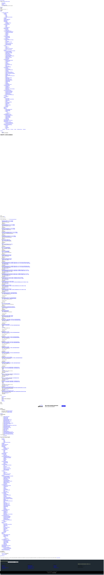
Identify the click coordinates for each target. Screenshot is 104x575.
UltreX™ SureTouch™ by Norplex (8, 498)
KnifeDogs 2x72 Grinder (7, 477)
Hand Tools (5, 513)
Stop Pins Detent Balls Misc (7, 468)
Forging (5, 424)
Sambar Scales (5, 503)
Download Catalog (56, 567)
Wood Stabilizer (4, 546)
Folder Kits (5, 521)
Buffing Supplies (7, 421)
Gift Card (3, 475)
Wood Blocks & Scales (7, 509)
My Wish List (3, 3)
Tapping (5, 460)
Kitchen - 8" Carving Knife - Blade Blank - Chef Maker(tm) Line (11, 381)
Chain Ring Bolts (6, 486)
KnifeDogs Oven (6, 518)
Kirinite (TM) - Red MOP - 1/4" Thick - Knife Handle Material (10, 347)
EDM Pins (5, 488)
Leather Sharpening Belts (7, 534)
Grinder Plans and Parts (7, 480)
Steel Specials (5, 523)
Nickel (4, 526)
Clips (4, 465)
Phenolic (5, 499)
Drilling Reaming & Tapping (6, 456)
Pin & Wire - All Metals (7, 527)
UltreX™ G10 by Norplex (7, 497)
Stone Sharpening (6, 535)
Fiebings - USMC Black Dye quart (6, 259)
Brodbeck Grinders (6, 481)
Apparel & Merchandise (7, 419)
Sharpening (3, 533)
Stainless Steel (5, 528)
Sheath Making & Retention (8, 431)
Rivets (4, 490)
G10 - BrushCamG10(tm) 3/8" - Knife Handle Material (9, 293)
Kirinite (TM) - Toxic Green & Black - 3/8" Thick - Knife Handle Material (12, 357)
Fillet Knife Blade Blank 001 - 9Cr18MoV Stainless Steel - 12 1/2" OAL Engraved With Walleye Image (16, 266)
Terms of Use (3, 568)
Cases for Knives (7, 422)
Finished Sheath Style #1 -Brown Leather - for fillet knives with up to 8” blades (13, 278)
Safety (5, 430)
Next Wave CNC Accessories (7, 548)
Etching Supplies (6, 462)
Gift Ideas (6, 417)
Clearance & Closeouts (31, 568)
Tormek (5, 536)
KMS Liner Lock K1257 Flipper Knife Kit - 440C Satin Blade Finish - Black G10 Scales (14, 391)
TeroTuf (5, 507)
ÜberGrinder (5, 483)
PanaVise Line (5, 514)
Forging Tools (5, 472)
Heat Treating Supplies (6, 519)
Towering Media (54, 572)
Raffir (4, 501)
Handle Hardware (4, 484)
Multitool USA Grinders (7, 482)
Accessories (6, 538)
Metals (5, 429)
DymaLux (5, 495)
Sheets (4, 441)
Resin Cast (5, 502)
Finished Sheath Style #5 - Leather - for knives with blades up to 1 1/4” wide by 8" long (14, 289)
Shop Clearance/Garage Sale (8, 433)
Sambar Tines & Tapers (7, 504)
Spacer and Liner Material (7, 505)
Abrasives (3, 439)
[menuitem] (3, 129)
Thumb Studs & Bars (6, 469)
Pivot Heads (5, 466)
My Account (3, 2)
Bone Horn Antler (6, 494)
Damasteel (5, 531)
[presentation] (0, 215)
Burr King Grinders (6, 479)
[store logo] (7, 1)
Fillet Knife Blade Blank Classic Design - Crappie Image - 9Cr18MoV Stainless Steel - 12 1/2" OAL (15, 270)
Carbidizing (5, 511)
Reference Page (6, 452)
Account (1, 130)
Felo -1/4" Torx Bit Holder (5, 251)
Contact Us (3, 565)
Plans (4, 451)
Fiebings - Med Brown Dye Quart (6, 255)
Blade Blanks (4, 446)
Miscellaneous (4, 532)
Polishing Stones (6, 512)
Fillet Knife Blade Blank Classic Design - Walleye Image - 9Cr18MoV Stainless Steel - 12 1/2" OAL (15, 274)
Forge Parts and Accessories (7, 473)
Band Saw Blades (4, 445)
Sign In (3, 4)
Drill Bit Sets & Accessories (7, 457)
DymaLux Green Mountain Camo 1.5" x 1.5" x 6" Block (10, 232)
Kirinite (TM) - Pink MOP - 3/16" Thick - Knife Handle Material (11, 342)
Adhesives (6, 418)
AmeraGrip (5, 493)
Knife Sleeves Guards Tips (7, 540)
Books (4, 450)
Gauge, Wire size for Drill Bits (6, 303)
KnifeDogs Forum (30, 565)
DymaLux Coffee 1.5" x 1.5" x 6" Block (7, 221)
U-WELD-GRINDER (6, 476)
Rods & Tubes (5, 491)
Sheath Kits (5, 543)
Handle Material (7, 426)
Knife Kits (6, 428)
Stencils (5, 463)
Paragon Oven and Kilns (7, 517)
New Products (29, 567)
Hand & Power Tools (7, 427)
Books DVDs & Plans (7, 420)
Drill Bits (5, 458)
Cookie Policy (58, 557)
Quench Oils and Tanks (7, 474)
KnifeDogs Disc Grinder (7, 478)
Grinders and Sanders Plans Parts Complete (10, 425)
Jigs (5, 537)
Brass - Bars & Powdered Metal (8, 524)
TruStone (5, 508)
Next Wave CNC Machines (7, 547)
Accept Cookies (2, 559)
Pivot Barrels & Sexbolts (7, 467)
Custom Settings (7, 559)
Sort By (1, 219)
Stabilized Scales (6, 506)
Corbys (4, 487)
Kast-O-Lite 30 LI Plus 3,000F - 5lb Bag (7, 316)
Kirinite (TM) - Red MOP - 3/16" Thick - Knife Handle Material (11, 352)
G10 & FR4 (5, 496)
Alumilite (3, 443)
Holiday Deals (6, 416)
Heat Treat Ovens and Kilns (5, 515)
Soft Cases (5, 454)
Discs (4, 440)
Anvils (4, 471)
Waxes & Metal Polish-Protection (9, 432)
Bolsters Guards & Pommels (7, 485)
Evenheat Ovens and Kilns (7, 516)
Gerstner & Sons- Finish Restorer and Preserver (8, 307)
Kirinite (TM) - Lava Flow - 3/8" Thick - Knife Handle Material (10, 332)
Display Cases (5, 455)
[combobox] (4, 9)
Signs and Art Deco (4, 544)
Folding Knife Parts (7, 423)
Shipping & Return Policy (5, 567)
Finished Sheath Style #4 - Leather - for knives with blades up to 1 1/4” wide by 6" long (14, 285)
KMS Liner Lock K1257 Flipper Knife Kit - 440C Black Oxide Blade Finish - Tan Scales (14, 387)
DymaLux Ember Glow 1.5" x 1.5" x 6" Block (8, 225)
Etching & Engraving (5, 461)
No (5, 435)
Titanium (5, 529)
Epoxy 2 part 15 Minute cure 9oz (6, 240)
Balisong (5, 447)
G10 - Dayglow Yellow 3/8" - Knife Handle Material (9, 298)
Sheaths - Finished (6, 542)
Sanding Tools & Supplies (7, 442)
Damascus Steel (6, 525)
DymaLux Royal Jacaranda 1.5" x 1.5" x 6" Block (9, 236)
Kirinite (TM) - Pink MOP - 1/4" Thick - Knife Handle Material (10, 337)
